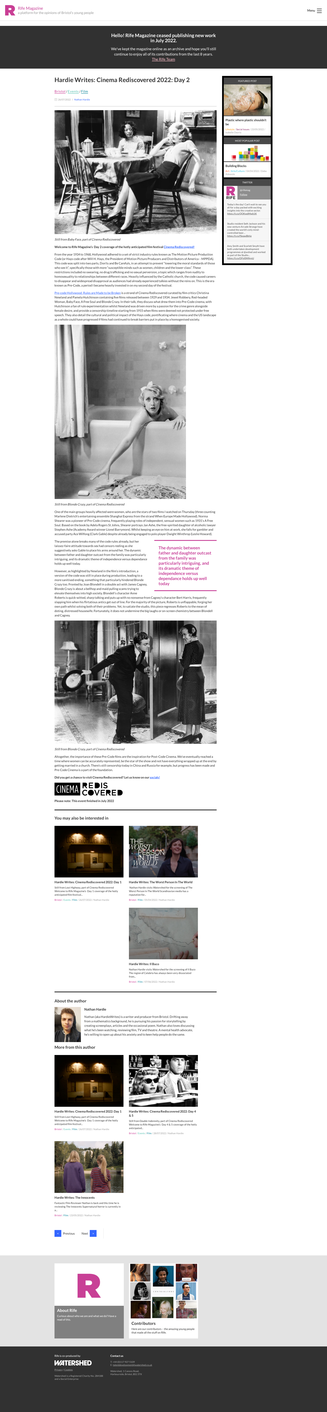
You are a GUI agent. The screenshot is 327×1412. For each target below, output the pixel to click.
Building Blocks (235, 166)
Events (73, 91)
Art (227, 171)
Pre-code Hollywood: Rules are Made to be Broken (87, 293)
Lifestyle (229, 129)
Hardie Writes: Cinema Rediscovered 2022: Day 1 (87, 882)
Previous (66, 1233)
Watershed (73, 1363)
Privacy (58, 1369)
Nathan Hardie (101, 899)
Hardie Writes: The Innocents (74, 1197)
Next (88, 1233)
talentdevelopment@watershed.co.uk (132, 1364)
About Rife (67, 1310)
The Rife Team (163, 59)
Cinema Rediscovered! (179, 247)
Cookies (68, 1369)
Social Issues (242, 129)
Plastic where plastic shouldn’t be (245, 122)
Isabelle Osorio (233, 132)
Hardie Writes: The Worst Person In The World (160, 882)
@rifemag (245, 192)
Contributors (143, 1323)
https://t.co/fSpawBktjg (239, 235)
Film (84, 91)
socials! (155, 777)
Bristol (60, 91)
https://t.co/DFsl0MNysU (240, 258)
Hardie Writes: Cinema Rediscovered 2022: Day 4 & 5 (162, 1113)
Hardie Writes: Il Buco (144, 964)
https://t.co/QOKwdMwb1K (242, 213)
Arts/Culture (238, 171)
